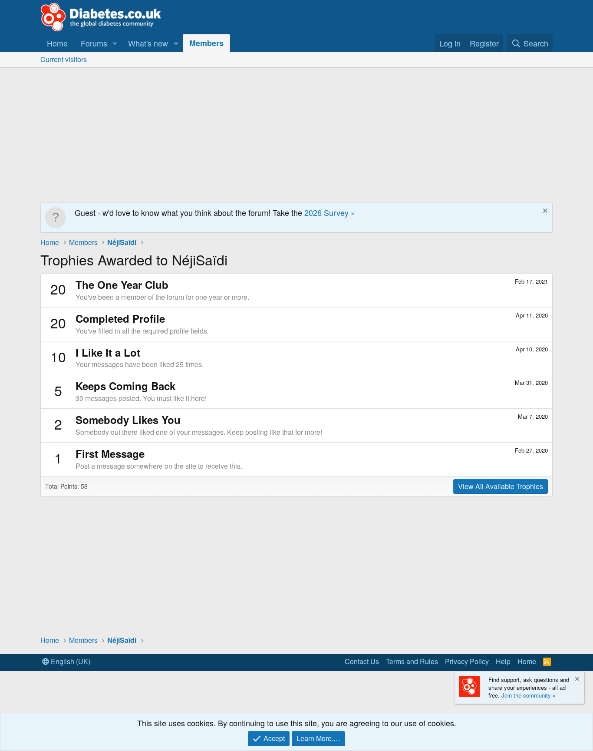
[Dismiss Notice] (544, 211)
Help (503, 661)
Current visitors (63, 59)
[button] (115, 43)
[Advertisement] (296, 133)
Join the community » (528, 695)
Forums (94, 43)
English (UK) (69, 661)
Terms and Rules (412, 661)
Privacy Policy (467, 661)
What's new (148, 43)
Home (57, 43)
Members (206, 43)
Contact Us (362, 661)
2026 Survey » (329, 212)
